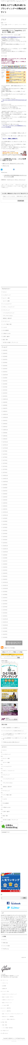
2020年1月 (5, 411)
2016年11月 (5, 478)
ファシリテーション (5, 922)
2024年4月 (5, 350)
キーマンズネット (10, 917)
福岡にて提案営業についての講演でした (11, 727)
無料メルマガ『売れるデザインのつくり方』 (13, 163)
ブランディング (22, 179)
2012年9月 (5, 628)
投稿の (5, 942)
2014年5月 (5, 567)
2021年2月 (5, 393)
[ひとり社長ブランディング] (9, 686)
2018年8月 (5, 432)
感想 (10, 930)
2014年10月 (5, 551)
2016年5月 (5, 496)
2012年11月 (5, 622)
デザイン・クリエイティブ (8, 306)
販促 (24, 930)
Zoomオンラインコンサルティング (9, 994)
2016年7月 (5, 490)
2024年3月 (5, 353)
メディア (4, 927)
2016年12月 (5, 475)
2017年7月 (5, 454)
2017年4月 (5, 463)
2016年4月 (5, 499)
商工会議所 (12, 929)
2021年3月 (5, 390)
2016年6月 (5, 493)
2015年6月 (5, 527)
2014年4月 (5, 570)
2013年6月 (5, 600)
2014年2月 (5, 576)
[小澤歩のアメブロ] (9, 828)
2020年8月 (5, 405)
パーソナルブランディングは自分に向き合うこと (13, 730)
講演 (21, 930)
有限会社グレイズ (12, 1038)
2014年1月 (5, 579)
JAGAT (8, 179)
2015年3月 (5, 536)
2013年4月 (5, 606)
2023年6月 (5, 362)
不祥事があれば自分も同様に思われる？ (11, 742)
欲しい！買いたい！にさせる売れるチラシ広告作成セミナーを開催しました (7, 186)
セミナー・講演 (4, 24)
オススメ (5, 292)
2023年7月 (5, 359)
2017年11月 (5, 445)
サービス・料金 (5, 991)
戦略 (13, 930)
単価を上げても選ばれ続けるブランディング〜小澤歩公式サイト (13, 8)
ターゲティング (8, 920)
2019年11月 (5, 414)
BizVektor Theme (16, 1039)
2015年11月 (5, 515)
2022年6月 (5, 377)
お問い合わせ (5, 1033)
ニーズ (25, 920)
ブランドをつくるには (7, 315)
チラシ (13, 920)
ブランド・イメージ (10, 924)
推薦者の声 (4, 988)
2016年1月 (5, 509)
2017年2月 (5, 469)
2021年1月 (5, 396)
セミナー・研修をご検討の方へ (8, 1019)
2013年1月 (5, 616)
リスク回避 (13, 927)
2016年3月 (5, 503)
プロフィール (5, 165)
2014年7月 (5, 561)
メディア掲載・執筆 (7, 324)
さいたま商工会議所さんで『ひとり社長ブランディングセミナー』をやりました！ (14, 734)
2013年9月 (5, 591)
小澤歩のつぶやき (6, 333)
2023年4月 (5, 365)
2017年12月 (5, 442)
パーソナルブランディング (8, 312)
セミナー (12, 179)
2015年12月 (5, 512)
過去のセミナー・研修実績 (7, 1016)
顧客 (12, 932)
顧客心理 (16, 932)
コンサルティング (6, 295)
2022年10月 (5, 374)
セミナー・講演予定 (6, 1008)
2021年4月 (5, 387)
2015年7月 (5, 524)
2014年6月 (5, 564)
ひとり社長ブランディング (11, 915)
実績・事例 (4, 1022)
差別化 (22, 928)
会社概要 (4, 985)
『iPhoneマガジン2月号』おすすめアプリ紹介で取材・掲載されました (20, 186)
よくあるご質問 (5, 1005)
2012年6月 (5, 637)
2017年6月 (5, 457)
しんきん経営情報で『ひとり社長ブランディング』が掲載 (14, 738)
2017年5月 (5, 460)
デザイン (16, 179)
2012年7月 (5, 634)
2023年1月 (5, 371)
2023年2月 (5, 368)
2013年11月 (5, 585)
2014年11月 (5, 548)
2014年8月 (5, 558)
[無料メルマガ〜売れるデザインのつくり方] (14, 154)
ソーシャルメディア (7, 303)
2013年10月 (5, 588)
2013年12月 (5, 582)
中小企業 (18, 927)
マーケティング (6, 321)
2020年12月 (5, 399)
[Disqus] (14, 225)
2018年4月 (5, 435)
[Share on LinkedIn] (13, 169)
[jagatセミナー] (14, 82)
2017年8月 (5, 451)
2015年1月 (5, 542)
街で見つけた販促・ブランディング (10, 342)
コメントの (6, 945)
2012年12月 (5, 619)
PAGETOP (24, 957)
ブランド (3, 924)
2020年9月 (5, 402)
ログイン (5, 939)
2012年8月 (5, 631)
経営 (18, 930)
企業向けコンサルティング (7, 999)
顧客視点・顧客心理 (7, 318)
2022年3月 (5, 380)
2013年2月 (5, 612)
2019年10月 (5, 417)
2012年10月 (5, 625)
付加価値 (22, 927)
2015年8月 (5, 521)
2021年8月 (5, 383)
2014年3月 (5, 573)
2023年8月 (5, 356)
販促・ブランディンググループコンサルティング (12, 1013)
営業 (16, 928)
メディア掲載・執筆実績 (7, 1027)
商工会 (6, 928)
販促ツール (5, 932)
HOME (2, 22)
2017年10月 (5, 448)
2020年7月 (5, 408)
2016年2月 (5, 506)
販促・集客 (5, 339)
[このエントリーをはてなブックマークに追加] (1, 169)
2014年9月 (5, 554)
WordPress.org (6, 948)
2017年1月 (5, 472)
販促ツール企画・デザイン (7, 997)
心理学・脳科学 (6, 336)
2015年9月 (5, 518)
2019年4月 (5, 423)
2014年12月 (5, 545)
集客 (10, 932)
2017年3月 (5, 466)
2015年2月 (5, 539)
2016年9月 (5, 484)
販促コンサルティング (7, 1002)
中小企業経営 (6, 330)
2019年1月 (5, 426)
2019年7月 (5, 420)
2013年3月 (5, 609)
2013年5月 (5, 603)
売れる (19, 928)
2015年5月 (5, 530)
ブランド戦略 (12, 925)
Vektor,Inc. (23, 1039)
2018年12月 (5, 429)
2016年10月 (5, 481)
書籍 (16, 930)
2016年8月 (5, 487)
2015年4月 (5, 533)
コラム (16, 917)
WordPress (9, 1039)
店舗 (4, 930)
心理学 (7, 930)
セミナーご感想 (6, 301)
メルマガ (5, 327)
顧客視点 (21, 932)
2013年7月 (5, 597)
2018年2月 (5, 438)
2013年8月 (5, 594)
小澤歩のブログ (5, 1030)
